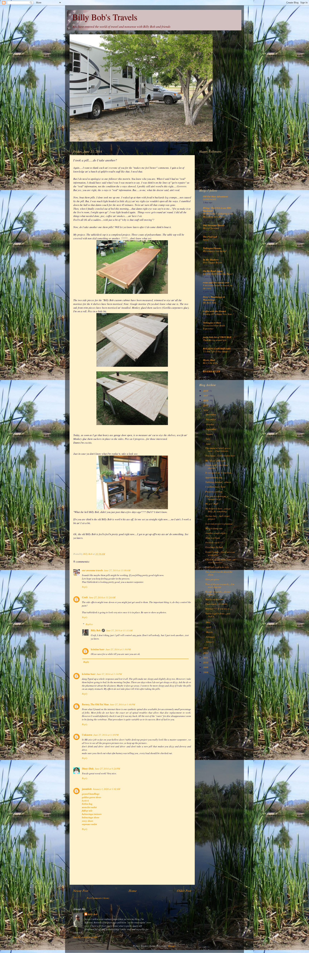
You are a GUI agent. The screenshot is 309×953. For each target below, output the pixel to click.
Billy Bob (96, 630)
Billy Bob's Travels (104, 17)
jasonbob (87, 789)
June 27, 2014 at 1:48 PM (122, 704)
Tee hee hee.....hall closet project (217, 517)
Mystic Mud (209, 360)
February (210, 636)
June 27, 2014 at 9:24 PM (107, 768)
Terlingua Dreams (212, 248)
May (208, 622)
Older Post (184, 890)
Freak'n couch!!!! (214, 542)
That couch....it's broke (216, 604)
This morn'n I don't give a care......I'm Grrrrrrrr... (217, 449)
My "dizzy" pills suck (215, 460)
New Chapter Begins (212, 262)
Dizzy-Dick (88, 768)
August (209, 434)
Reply (84, 586)
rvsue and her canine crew (216, 282)
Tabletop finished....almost (218, 482)
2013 (206, 647)
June (208, 443)
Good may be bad (214, 547)
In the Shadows (211, 259)
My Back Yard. (209, 302)
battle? (206, 239)
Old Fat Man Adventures (215, 196)
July (208, 438)
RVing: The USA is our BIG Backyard (217, 209)
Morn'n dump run (213, 528)
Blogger (172, 945)
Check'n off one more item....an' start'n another (220, 561)
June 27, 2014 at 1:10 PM (118, 649)
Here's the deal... (211, 362)
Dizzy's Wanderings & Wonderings (214, 298)
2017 (206, 395)
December (211, 414)
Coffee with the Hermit (214, 311)
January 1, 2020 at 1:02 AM (106, 789)
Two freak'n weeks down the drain (218, 573)
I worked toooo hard (215, 486)
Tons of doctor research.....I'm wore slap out (219, 585)
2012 (206, 652)
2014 (206, 410)
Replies (89, 624)
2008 (206, 672)
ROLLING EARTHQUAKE (217, 348)
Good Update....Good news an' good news (220, 553)
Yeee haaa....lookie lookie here (220, 455)
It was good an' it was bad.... (219, 472)
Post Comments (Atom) (98, 898)
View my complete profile (85, 937)
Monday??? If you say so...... (219, 608)
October (210, 424)
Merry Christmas (211, 227)
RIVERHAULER (211, 371)
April (209, 627)
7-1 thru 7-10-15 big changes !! (216, 351)
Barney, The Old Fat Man (95, 704)
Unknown (87, 735)
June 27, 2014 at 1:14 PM (109, 674)
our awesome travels (92, 570)
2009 (206, 667)
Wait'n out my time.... (215, 599)
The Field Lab (210, 236)
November (211, 419)
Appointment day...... (215, 477)
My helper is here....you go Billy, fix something (218, 510)
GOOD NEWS (209, 199)
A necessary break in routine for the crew (217, 287)
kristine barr (97, 649)
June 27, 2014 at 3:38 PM (106, 734)
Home (133, 890)
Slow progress (212, 579)
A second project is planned (218, 523)
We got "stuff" (212, 503)
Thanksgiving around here (215, 339)
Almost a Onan (212, 537)
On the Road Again (213, 271)
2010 (206, 662)
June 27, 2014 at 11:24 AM (102, 597)
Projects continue (213, 491)
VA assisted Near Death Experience (214, 327)
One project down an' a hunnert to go (216, 498)
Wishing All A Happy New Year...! (218, 313)
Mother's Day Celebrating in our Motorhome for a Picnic (218, 215)
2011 (206, 657)
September (211, 429)
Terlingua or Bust (212, 322)
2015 (206, 405)
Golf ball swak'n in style (217, 567)
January (210, 641)
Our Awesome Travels (214, 225)
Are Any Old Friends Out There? (218, 273)
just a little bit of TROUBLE (217, 337)
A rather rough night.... (216, 533)
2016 (206, 400)
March (209, 632)
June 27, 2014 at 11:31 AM (119, 630)
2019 (206, 390)
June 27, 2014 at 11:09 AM (117, 570)
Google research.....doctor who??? (217, 593)
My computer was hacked (214, 250)
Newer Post (80, 890)
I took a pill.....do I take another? (216, 466)
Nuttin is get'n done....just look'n (217, 615)
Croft (85, 597)
